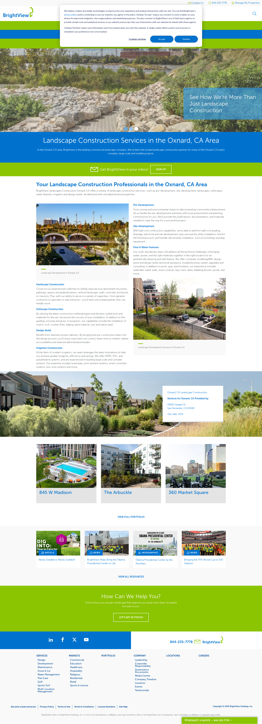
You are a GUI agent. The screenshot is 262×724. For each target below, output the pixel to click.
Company (140, 655)
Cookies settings (137, 39)
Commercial (77, 659)
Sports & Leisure (79, 685)
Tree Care (43, 678)
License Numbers (106, 706)
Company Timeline (145, 679)
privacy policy (70, 14)
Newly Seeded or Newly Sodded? (57, 559)
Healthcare (76, 667)
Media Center (142, 675)
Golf (40, 681)
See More (66, 466)
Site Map (123, 706)
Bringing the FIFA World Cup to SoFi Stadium (203, 561)
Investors (140, 683)
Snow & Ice (44, 670)
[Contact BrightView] (197, 642)
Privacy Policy (47, 706)
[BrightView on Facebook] (63, 640)
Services (41, 655)
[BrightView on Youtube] (86, 640)
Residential (76, 678)
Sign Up (161, 169)
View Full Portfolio (131, 517)
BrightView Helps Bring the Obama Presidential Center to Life (106, 561)
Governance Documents (142, 670)
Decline (186, 39)
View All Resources (131, 577)
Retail (73, 681)
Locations (173, 655)
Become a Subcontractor (23, 706)
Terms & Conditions (84, 706)
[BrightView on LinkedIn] (51, 640)
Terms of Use (64, 706)
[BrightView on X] (75, 640)
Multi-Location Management (46, 690)
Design (41, 659)
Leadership (141, 659)
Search (254, 13)
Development (45, 663)
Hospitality (76, 670)
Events (138, 686)
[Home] (18, 12)
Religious (75, 674)
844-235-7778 (181, 642)
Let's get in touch (131, 617)
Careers (204, 655)
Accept (161, 39)
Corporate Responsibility (143, 664)
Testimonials (142, 690)
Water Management (49, 674)
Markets (74, 655)
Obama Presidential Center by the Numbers (154, 561)
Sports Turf (44, 685)
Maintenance (45, 667)
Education (76, 663)
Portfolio (108, 655)
